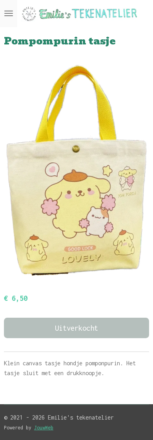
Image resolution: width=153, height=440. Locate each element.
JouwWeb (43, 428)
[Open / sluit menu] (8, 13)
